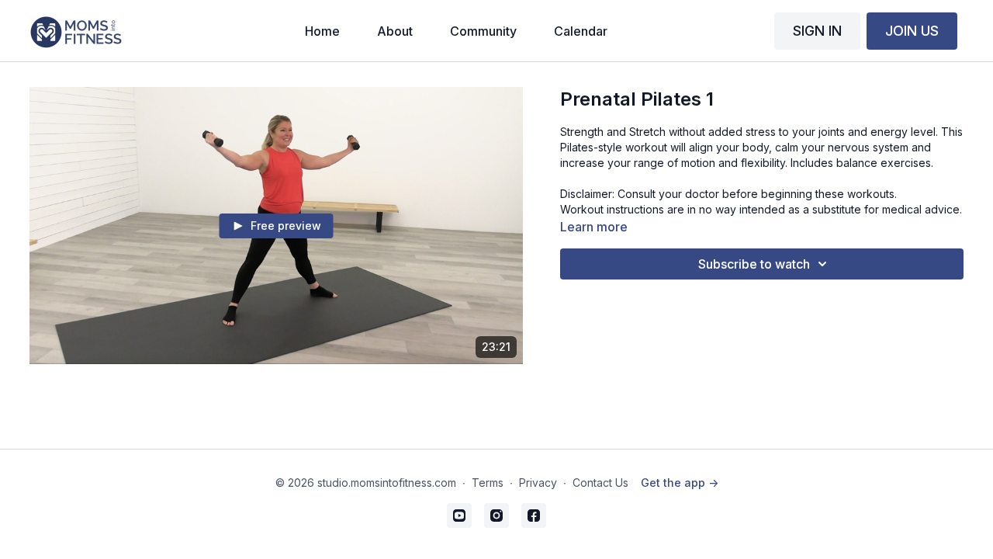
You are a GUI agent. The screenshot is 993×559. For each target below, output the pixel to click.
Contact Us (600, 482)
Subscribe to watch (754, 264)
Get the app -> (679, 482)
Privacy (538, 482)
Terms (487, 482)
